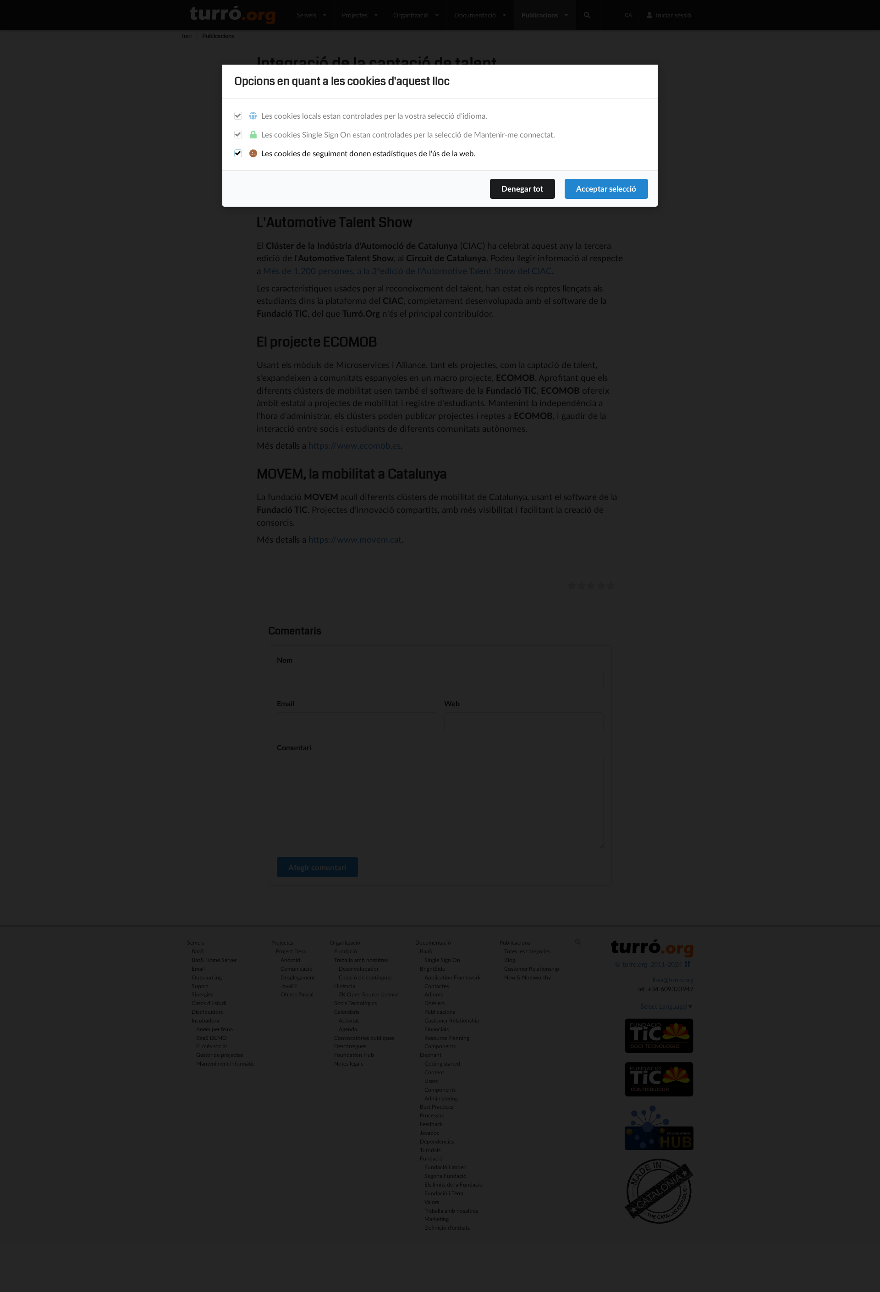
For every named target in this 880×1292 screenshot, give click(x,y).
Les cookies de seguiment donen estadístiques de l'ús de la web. (367, 153)
